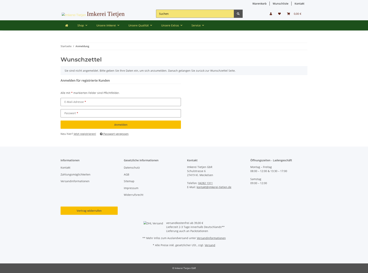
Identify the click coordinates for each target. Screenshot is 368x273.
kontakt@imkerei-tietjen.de (214, 187)
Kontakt (299, 3)
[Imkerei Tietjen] (67, 25)
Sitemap (129, 181)
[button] (271, 13)
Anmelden (120, 124)
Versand (210, 245)
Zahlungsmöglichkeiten (75, 174)
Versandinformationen (75, 181)
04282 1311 (205, 183)
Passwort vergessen (116, 134)
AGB (126, 174)
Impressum (131, 188)
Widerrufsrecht (133, 195)
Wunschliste (280, 3)
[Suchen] (238, 14)
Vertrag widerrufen (89, 210)
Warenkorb (259, 3)
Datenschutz (132, 167)
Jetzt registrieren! (85, 134)
